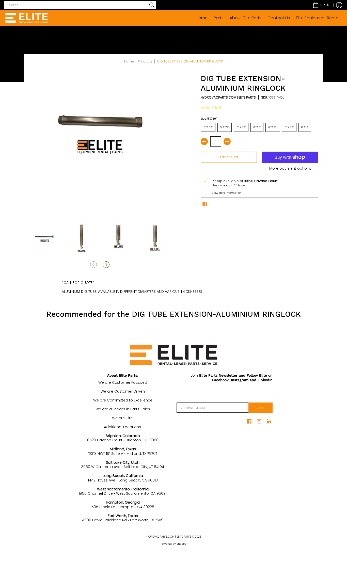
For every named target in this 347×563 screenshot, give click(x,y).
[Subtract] (204, 141)
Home (129, 61)
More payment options (290, 168)
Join (260, 408)
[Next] (106, 264)
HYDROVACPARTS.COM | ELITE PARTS (228, 97)
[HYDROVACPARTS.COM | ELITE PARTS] (26, 18)
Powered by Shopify (173, 544)
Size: (208, 119)
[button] (322, 5)
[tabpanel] (173, 286)
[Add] (227, 141)
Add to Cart (228, 157)
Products (145, 61)
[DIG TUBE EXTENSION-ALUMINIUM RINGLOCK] (44, 237)
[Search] (152, 5)
